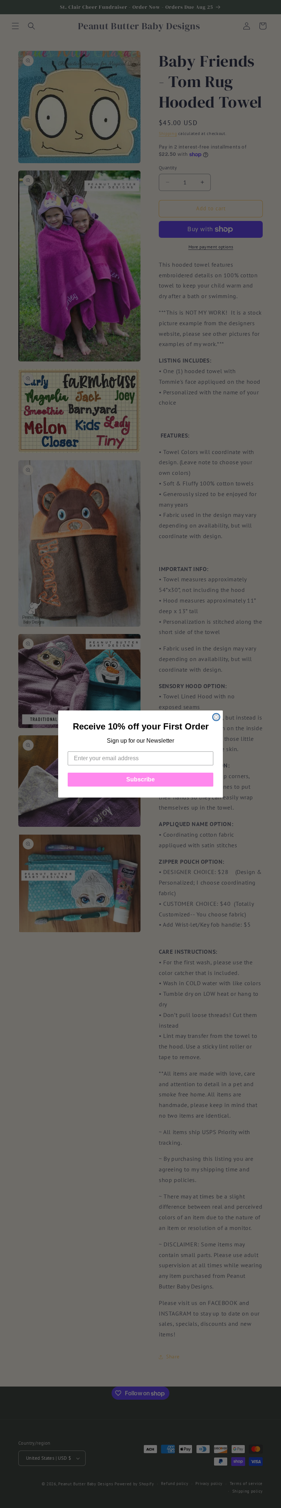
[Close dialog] (216, 717)
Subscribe (140, 779)
